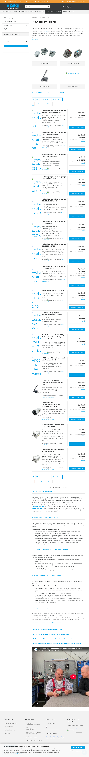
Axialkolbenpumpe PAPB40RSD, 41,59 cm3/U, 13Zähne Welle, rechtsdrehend (53, 337)
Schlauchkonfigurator (42, 1)
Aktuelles (7, 733)
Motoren (45, 32)
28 (48, 104)
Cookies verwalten (31, 737)
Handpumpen (8, 25)
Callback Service (10, 730)
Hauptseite (30, 1)
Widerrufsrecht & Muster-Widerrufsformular (33, 733)
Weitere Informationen (77, 751)
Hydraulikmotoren (9, 11)
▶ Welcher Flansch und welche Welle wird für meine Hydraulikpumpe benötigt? (57, 643)
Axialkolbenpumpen (10, 21)
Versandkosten (51, 723)
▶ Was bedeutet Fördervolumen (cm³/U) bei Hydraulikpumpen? (52, 639)
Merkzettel (82, 1)
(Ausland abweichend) (48, 397)
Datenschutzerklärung (15, 753)
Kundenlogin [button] (72, 1)
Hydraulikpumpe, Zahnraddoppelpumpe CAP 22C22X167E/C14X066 (51, 404)
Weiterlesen (35, 39)
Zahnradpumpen (9, 18)
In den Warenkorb (77, 127)
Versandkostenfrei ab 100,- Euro (14, 1)
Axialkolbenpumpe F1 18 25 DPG (53, 290)
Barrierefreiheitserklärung (34, 740)
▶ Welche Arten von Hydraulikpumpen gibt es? (47, 629)
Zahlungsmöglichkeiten (75, 725)
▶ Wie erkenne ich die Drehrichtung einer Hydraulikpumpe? (51, 634)
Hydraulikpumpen (53, 11)
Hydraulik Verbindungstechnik (31, 11)
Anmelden (15, 46)
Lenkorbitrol (68, 11)
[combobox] (45, 99)
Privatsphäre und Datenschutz (31, 728)
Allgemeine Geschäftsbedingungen (33, 724)
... (44, 104)
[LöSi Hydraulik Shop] (13, 6)
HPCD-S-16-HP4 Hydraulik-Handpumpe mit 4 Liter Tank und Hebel (52, 382)
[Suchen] (48, 6)
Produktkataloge (10, 726)
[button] (63, 1)
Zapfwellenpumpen (10, 29)
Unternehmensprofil (11, 723)
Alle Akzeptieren (77, 747)
